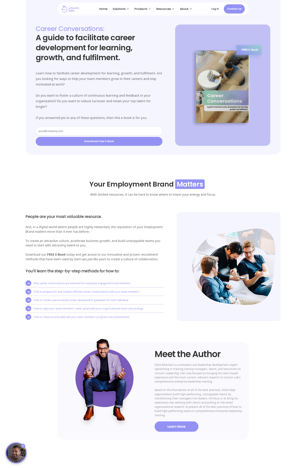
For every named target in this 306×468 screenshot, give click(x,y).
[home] (70, 9)
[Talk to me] (16, 452)
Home (103, 9)
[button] (121, 8)
